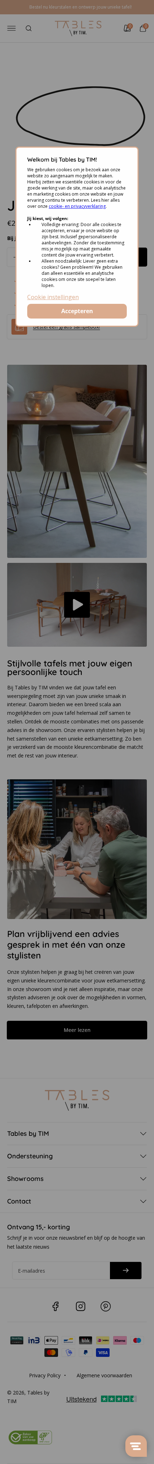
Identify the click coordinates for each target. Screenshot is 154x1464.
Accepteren (77, 311)
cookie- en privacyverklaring (77, 206)
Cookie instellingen (53, 297)
